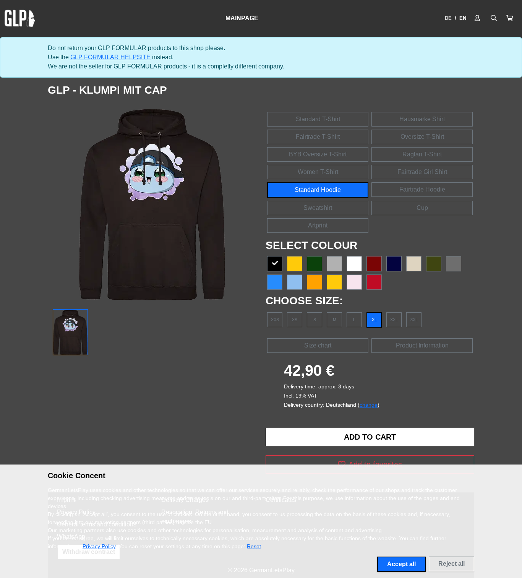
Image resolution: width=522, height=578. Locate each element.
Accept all (401, 564)
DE (448, 18)
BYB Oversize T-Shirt (318, 154)
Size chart (317, 345)
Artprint (317, 225)
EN (462, 18)
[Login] (477, 18)
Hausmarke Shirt (422, 119)
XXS (275, 319)
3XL (414, 319)
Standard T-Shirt (318, 119)
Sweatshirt (317, 208)
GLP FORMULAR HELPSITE (110, 57)
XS (294, 319)
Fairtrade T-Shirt (318, 136)
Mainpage (241, 18)
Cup (422, 208)
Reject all (451, 563)
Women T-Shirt (318, 172)
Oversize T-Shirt (422, 136)
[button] (509, 18)
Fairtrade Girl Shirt (422, 172)
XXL (394, 319)
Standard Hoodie (318, 190)
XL (374, 319)
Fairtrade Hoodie (422, 189)
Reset (254, 546)
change (369, 405)
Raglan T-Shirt (422, 154)
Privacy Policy (99, 546)
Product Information (422, 345)
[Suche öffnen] (493, 18)
